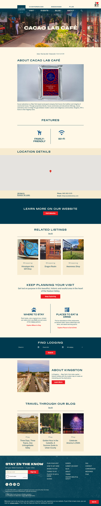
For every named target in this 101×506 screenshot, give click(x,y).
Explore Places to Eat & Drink (67, 327)
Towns (68, 474)
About (70, 10)
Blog (57, 10)
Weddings (56, 6)
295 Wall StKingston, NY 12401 (23, 194)
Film (71, 6)
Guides (49, 479)
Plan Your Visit (44, 53)
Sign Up (33, 472)
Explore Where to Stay (34, 325)
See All (50, 233)
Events (44, 10)
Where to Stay (52, 469)
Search (50, 353)
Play (28, 437)
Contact (88, 466)
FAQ (86, 463)
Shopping (27, 263)
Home (38, 53)
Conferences (36, 6)
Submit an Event (72, 466)
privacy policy (14, 503)
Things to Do (52, 53)
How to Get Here (53, 466)
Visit (31, 10)
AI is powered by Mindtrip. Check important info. (20, 495)
